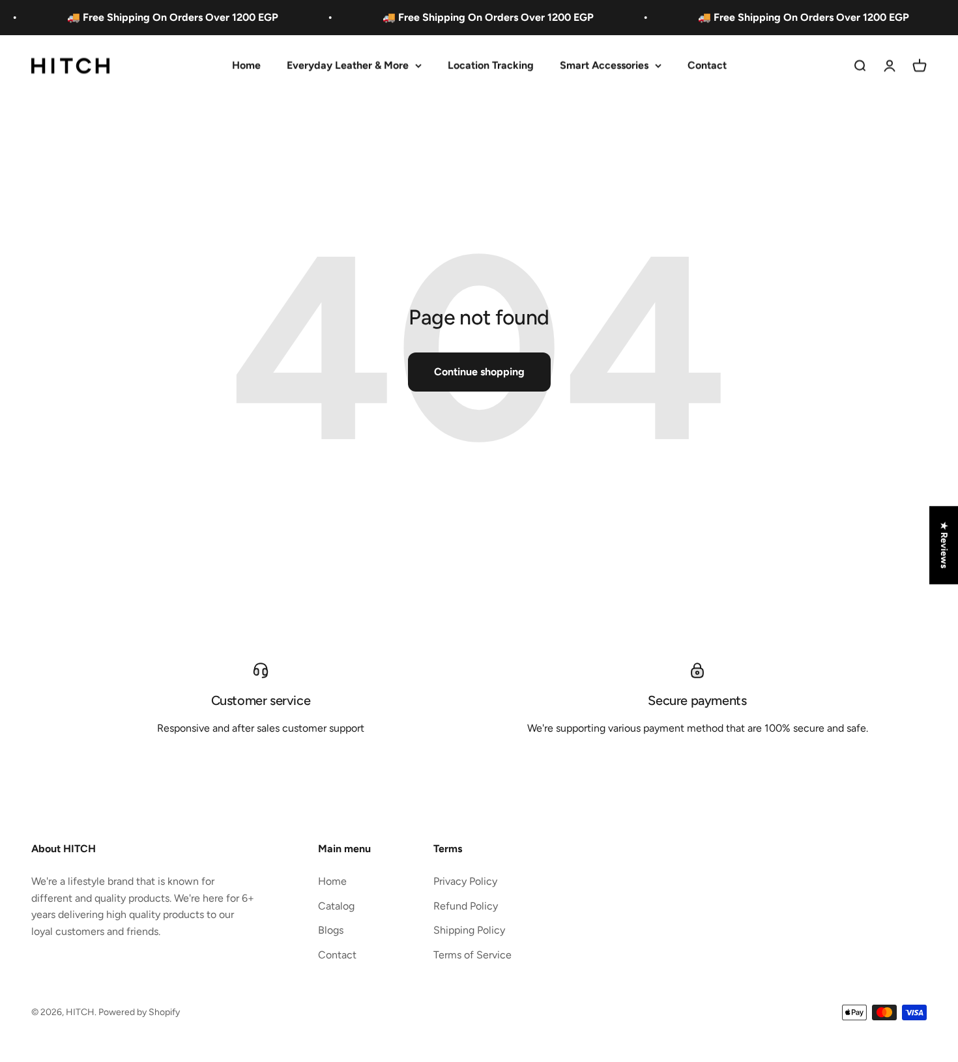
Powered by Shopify (139, 1012)
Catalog (336, 906)
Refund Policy (465, 906)
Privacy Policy (465, 881)
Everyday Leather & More (348, 65)
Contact (707, 65)
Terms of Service (472, 955)
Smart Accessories (604, 65)
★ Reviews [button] (944, 545)
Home (246, 65)
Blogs (330, 930)
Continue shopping (479, 372)
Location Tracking (491, 65)
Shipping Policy (469, 930)
